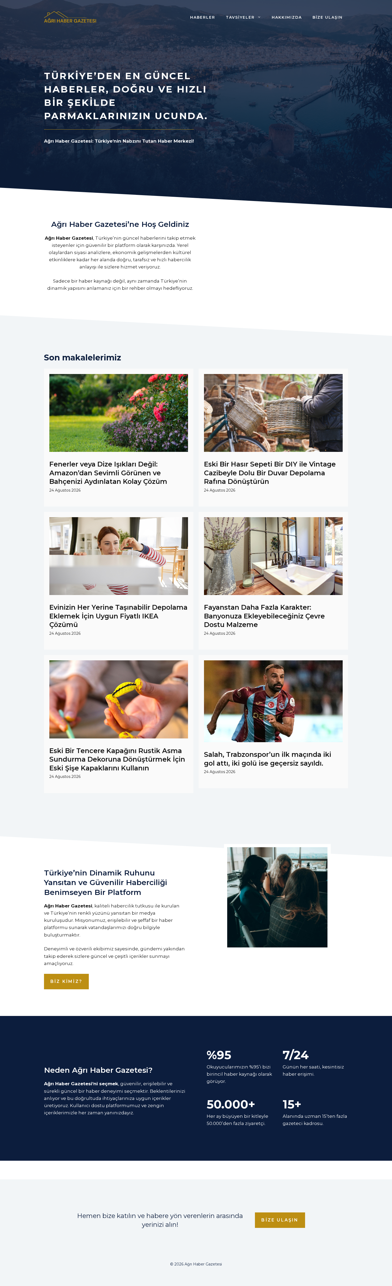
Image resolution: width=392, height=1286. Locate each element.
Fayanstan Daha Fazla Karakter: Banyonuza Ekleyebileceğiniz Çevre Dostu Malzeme (264, 616)
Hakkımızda (287, 17)
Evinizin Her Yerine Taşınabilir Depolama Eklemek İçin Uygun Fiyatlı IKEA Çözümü (118, 616)
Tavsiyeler (240, 17)
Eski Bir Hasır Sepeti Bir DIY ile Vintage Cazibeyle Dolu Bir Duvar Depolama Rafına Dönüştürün (270, 472)
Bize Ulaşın (328, 17)
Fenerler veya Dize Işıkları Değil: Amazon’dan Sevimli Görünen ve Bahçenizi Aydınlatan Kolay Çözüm (108, 472)
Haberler (202, 17)
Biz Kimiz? (66, 981)
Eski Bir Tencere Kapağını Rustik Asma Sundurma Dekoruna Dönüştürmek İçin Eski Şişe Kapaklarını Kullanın (117, 759)
